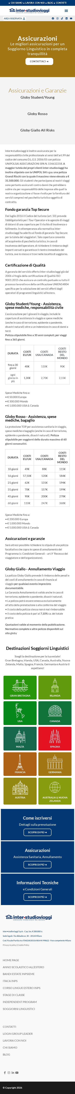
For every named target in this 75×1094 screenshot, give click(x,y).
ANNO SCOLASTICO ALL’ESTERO (23, 967)
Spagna (55, 746)
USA (20, 721)
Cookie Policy (23, 945)
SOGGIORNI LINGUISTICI (19, 1008)
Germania (55, 772)
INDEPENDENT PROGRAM (20, 1001)
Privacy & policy (9, 945)
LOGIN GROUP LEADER (18, 1033)
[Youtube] (71, 18)
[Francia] (20, 762)
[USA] (20, 711)
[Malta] (20, 736)
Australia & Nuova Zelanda (55, 799)
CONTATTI (9, 1026)
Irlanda (55, 695)
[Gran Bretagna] (20, 685)
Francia (20, 772)
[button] (66, 10)
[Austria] (20, 787)
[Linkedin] (66, 18)
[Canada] (55, 711)
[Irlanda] (55, 685)
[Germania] (55, 762)
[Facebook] (53, 18)
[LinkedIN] (12, 1072)
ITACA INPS (10, 980)
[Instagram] (57, 18)
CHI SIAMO (10, 1047)
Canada (55, 721)
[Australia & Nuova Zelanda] (55, 787)
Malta (20, 746)
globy (13, 633)
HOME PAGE (11, 960)
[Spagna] (55, 736)
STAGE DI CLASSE (14, 994)
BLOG (6, 1054)
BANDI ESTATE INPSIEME (19, 973)
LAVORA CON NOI (14, 1040)
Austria (20, 797)
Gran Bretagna (20, 695)
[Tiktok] (62, 18)
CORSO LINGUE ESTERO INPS (21, 987)
